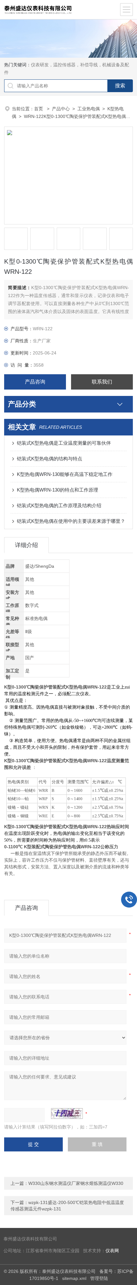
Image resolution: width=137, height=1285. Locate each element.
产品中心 (61, 108)
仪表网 (112, 1250)
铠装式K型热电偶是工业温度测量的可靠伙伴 (64, 443)
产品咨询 (35, 381)
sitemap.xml (74, 1278)
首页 (39, 108)
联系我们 (102, 381)
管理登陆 (99, 1278)
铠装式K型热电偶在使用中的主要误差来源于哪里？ (71, 521)
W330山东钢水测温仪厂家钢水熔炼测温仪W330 (75, 1183)
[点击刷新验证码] (67, 1113)
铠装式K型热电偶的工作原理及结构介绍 (59, 505)
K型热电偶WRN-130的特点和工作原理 (57, 490)
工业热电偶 (88, 108)
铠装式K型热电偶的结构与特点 (49, 458)
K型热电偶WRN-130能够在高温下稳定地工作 (64, 474)
